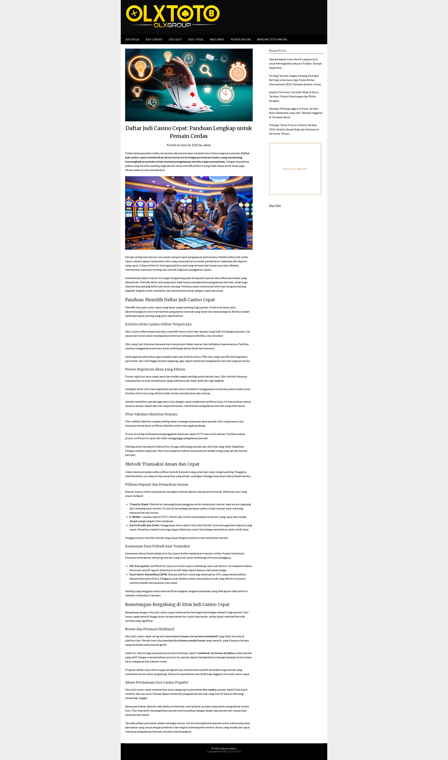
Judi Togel (196, 39)
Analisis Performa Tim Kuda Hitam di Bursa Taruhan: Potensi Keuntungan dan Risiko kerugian (294, 96)
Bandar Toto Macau (272, 39)
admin (207, 145)
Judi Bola (132, 39)
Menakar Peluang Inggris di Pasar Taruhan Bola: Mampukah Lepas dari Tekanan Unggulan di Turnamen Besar (296, 113)
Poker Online (241, 39)
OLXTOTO (235, 751)
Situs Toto (275, 205)
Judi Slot (175, 39)
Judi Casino (154, 39)
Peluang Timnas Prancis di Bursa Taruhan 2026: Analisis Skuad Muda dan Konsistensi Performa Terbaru (294, 129)
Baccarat (217, 39)
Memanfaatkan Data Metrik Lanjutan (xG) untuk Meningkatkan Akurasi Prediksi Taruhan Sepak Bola (295, 63)
